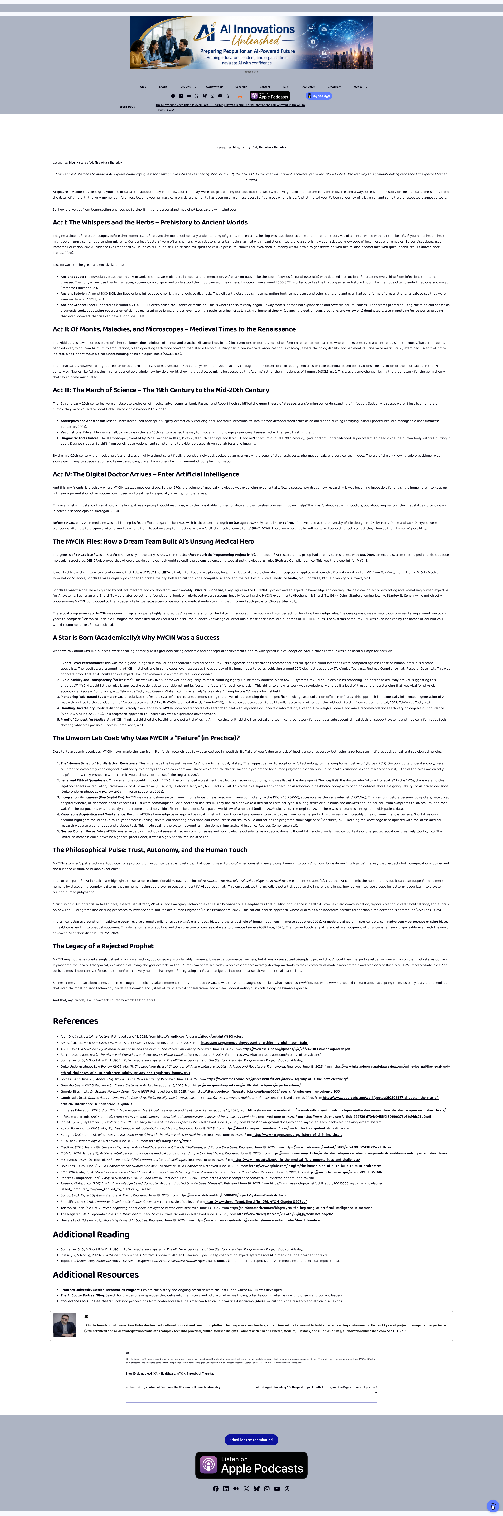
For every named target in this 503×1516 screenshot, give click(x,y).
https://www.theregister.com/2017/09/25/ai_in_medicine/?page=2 (284, 1214)
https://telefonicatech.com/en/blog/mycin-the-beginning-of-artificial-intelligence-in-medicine (300, 1207)
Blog (236, 147)
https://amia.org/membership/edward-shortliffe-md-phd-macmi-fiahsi (254, 1042)
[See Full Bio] (406, 1331)
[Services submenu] (195, 87)
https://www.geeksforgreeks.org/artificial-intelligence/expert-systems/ (247, 1085)
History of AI (248, 147)
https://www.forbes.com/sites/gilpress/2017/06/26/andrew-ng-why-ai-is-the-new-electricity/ (277, 1079)
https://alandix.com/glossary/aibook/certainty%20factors (199, 1036)
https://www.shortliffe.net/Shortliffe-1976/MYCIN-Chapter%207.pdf (256, 1201)
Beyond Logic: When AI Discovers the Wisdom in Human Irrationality (175, 1387)
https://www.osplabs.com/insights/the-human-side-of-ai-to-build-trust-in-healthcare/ (314, 1165)
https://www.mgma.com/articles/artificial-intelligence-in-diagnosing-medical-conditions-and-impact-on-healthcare (358, 1153)
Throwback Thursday (272, 147)
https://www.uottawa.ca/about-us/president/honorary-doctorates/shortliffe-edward (258, 1220)
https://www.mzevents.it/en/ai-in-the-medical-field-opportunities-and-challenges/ (296, 1159)
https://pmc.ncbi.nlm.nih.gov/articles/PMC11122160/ (344, 1172)
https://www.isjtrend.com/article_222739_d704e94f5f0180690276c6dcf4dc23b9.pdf (367, 1116)
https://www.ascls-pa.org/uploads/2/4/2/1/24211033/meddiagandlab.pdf (296, 1049)
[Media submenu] (367, 87)
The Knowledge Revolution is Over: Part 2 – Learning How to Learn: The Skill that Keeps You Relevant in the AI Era (230, 105)
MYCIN (181, 1373)
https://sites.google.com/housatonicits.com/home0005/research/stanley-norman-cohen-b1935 (267, 1091)
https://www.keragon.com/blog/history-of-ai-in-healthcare (297, 1134)
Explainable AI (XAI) (146, 1373)
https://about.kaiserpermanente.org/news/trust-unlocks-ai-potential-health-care (286, 1128)
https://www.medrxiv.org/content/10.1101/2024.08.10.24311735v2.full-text (338, 1147)
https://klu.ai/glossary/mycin (169, 1141)
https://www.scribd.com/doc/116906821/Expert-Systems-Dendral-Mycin (232, 1195)
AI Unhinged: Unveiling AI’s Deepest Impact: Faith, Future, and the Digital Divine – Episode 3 (316, 1387)
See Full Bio (395, 1331)
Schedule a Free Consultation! (251, 1439)
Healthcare (168, 1373)
